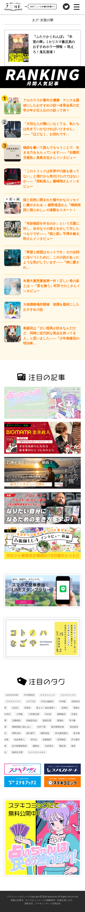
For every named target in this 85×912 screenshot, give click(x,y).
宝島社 (64, 707)
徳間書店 (61, 714)
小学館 (19, 714)
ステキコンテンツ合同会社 (48, 903)
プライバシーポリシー (17, 896)
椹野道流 (45, 733)
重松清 (62, 746)
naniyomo (52, 896)
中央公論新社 (47, 701)
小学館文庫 (34, 714)
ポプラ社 (31, 701)
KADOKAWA (12, 695)
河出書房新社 (61, 733)
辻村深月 (49, 746)
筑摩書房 (47, 739)
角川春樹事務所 (19, 746)
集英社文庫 (17, 752)
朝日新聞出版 (57, 726)
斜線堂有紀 (31, 720)
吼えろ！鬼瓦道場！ (45, 707)
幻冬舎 (48, 714)
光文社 (15, 707)
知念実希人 (19, 739)
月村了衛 (41, 726)
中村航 (62, 701)
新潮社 (60, 720)
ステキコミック (47, 695)
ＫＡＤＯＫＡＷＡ (37, 752)
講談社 (36, 746)
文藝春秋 (16, 720)
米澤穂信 (61, 739)
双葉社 (27, 707)
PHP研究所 (29, 695)
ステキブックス (68, 695)
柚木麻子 (30, 733)
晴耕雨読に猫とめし (21, 726)
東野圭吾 (16, 733)
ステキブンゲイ (13, 701)
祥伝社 (34, 739)
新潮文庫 (47, 720)
